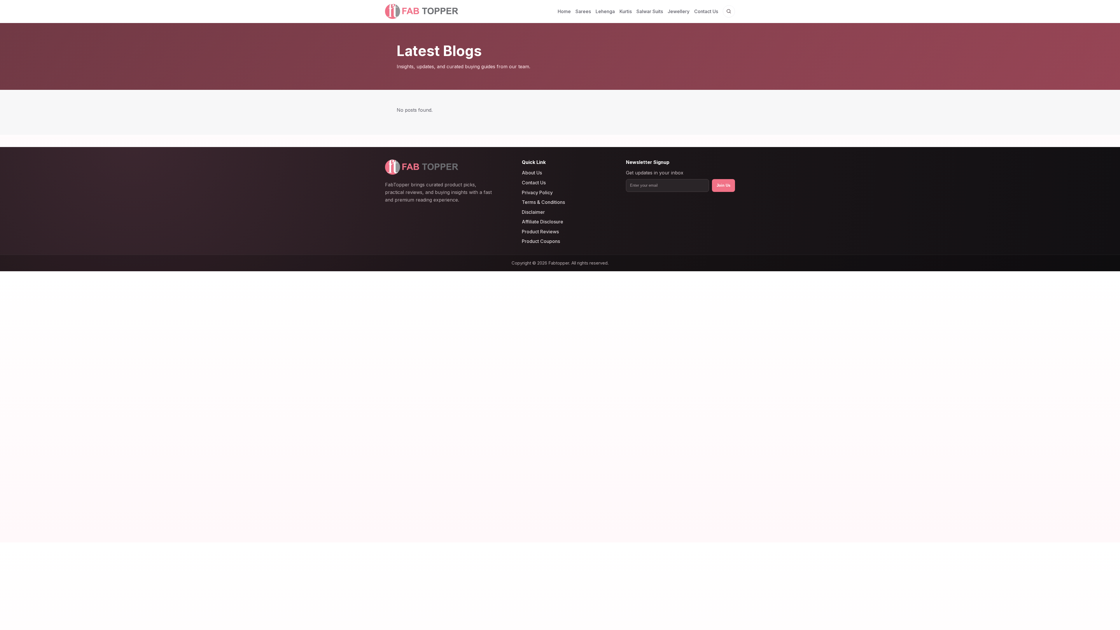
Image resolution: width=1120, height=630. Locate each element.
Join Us (723, 185)
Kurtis (626, 11)
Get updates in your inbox (654, 173)
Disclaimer (533, 212)
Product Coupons (541, 241)
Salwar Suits (649, 11)
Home (564, 11)
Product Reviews (540, 232)
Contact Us (706, 11)
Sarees (583, 11)
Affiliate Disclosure (542, 222)
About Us (532, 173)
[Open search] (729, 11)
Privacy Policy (537, 192)
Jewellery (679, 11)
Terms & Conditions (543, 202)
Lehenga (605, 11)
